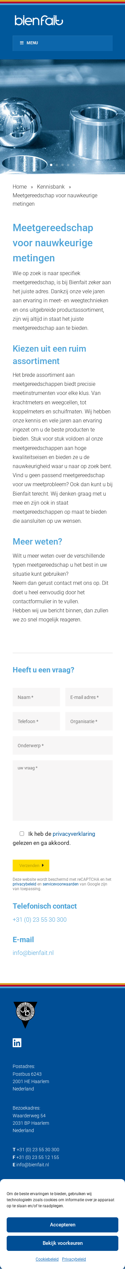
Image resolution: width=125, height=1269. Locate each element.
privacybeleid (24, 884)
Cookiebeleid (47, 1259)
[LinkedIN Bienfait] (17, 1043)
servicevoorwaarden (61, 884)
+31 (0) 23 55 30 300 (40, 919)
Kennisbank (51, 187)
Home (20, 187)
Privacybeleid (74, 1259)
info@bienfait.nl (33, 952)
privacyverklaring (74, 833)
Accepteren (62, 1225)
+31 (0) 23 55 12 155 (37, 1157)
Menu (32, 43)
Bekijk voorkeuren (63, 1243)
